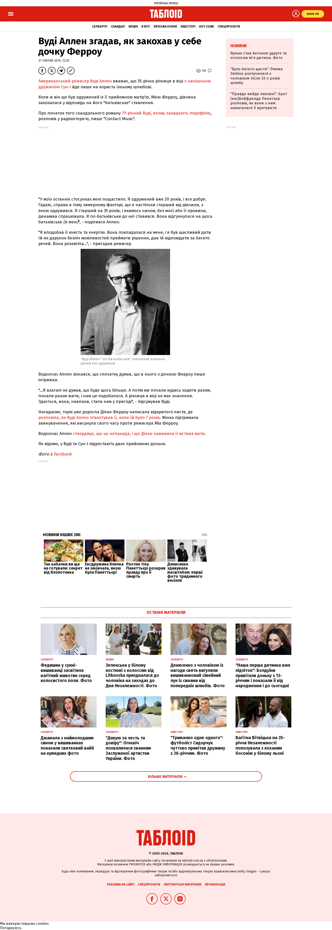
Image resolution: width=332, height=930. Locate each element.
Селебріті (99, 26)
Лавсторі (187, 26)
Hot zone (206, 26)
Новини (238, 45)
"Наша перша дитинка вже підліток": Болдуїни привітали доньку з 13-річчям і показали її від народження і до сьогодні (263, 675)
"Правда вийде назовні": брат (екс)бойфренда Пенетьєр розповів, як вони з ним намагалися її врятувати (258, 100)
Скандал (118, 26)
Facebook (63, 454)
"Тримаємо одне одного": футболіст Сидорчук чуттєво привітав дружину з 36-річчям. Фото (198, 745)
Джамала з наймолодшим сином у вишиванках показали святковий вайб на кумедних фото (67, 745)
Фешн (133, 26)
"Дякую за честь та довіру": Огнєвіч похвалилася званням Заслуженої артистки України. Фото (128, 748)
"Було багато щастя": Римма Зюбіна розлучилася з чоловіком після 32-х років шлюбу (256, 76)
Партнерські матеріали (182, 884)
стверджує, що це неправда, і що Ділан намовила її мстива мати (139, 433)
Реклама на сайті (120, 884)
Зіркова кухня (165, 26)
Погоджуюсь (10, 928)
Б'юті (145, 26)
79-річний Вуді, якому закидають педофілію (166, 113)
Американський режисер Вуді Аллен (75, 81)
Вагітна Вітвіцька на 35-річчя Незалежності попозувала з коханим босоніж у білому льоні (260, 745)
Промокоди (215, 884)
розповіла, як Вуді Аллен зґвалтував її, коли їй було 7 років (99, 417)
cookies (42, 923)
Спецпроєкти (229, 26)
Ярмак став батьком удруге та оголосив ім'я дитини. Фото (258, 55)
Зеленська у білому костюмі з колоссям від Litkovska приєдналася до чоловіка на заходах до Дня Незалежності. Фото (132, 675)
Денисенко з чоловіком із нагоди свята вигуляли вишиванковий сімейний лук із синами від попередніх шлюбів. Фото (198, 675)
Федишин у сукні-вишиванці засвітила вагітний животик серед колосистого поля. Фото (66, 673)
